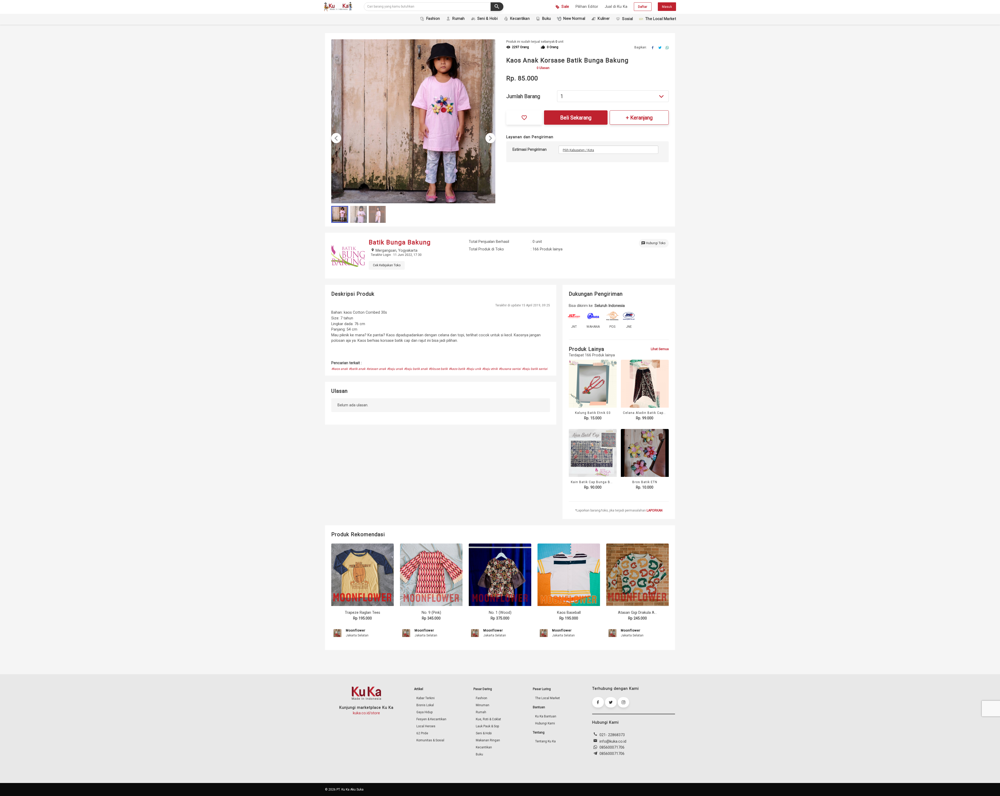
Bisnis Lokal (425, 705)
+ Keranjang (639, 118)
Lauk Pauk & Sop (487, 726)
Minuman (482, 705)
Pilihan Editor (587, 6)
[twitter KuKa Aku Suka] (611, 702)
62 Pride (422, 733)
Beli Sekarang (575, 118)
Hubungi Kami (545, 723)
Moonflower (355, 630)
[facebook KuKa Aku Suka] (598, 702)
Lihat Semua (660, 349)
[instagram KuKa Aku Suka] (623, 702)
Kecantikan (484, 747)
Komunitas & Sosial (430, 740)
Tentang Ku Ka (545, 741)
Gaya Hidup (424, 712)
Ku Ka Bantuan (545, 716)
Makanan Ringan (488, 740)
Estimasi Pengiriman (529, 149)
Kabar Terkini (425, 698)
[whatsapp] (667, 48)
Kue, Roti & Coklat (488, 719)
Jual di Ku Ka (616, 6)
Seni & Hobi (484, 733)
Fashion (481, 698)
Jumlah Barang (523, 96)
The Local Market (547, 698)
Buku (479, 754)
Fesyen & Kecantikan (431, 719)
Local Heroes (425, 726)
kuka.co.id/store (366, 713)
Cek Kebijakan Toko (387, 265)
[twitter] (659, 48)
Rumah (481, 712)
